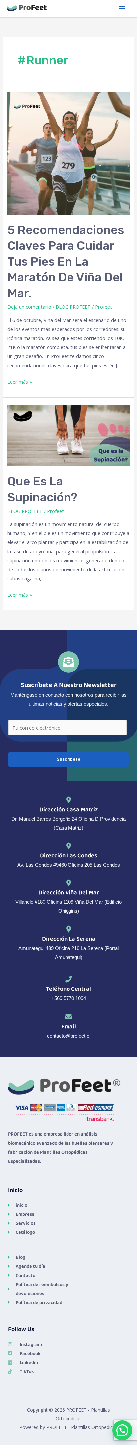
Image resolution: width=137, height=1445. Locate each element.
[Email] (68, 1017)
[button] (122, 1430)
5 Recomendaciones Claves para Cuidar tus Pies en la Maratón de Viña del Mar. (65, 261)
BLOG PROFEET (73, 306)
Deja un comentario (29, 306)
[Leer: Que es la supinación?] (68, 435)
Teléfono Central (68, 989)
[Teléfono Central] (68, 979)
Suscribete (68, 759)
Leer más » (19, 381)
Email (68, 1026)
